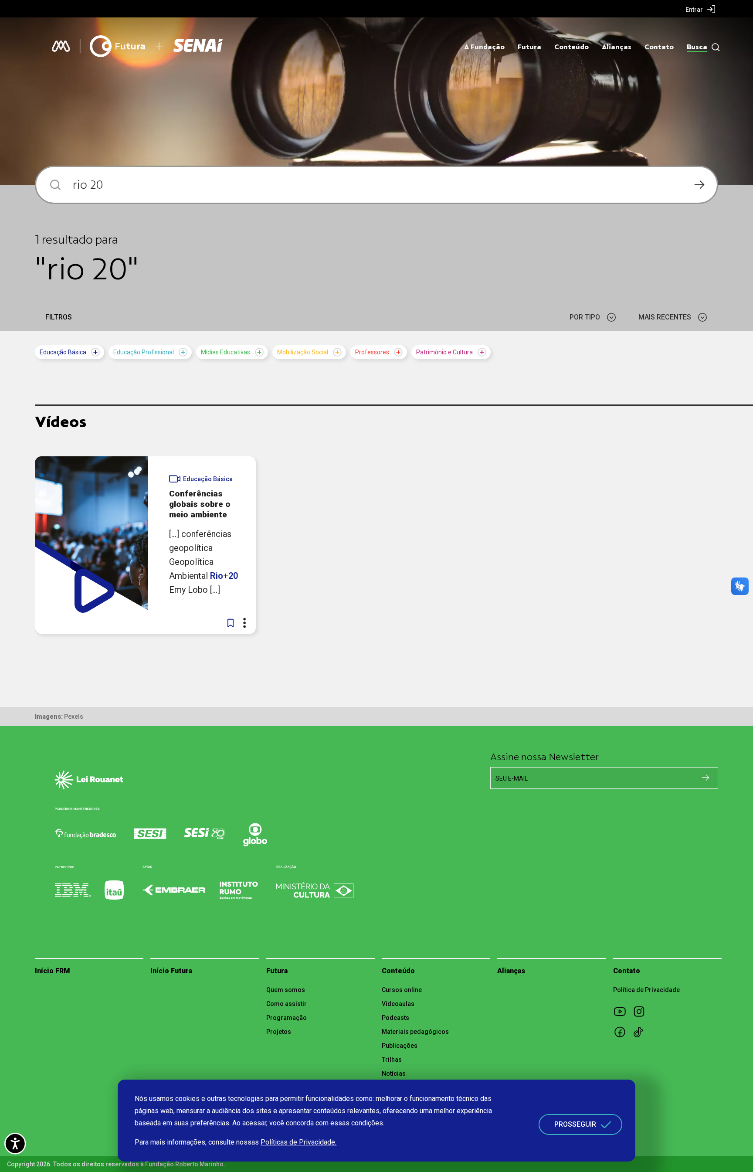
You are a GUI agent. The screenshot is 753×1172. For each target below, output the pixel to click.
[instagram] (641, 1011)
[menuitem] (700, 9)
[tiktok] (641, 1032)
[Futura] (117, 46)
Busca (697, 47)
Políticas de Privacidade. (298, 1142)
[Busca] (713, 47)
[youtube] (622, 1011)
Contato (659, 47)
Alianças (616, 47)
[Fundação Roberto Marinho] (61, 46)
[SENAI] (199, 46)
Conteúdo (571, 47)
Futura (529, 47)
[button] (230, 623)
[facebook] (622, 1032)
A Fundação (484, 47)
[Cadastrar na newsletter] (705, 777)
